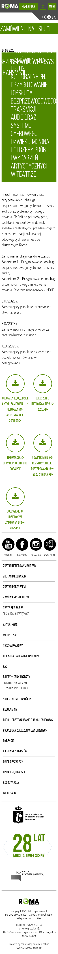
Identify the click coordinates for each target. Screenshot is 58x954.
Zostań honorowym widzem (19, 566)
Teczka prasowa (13, 646)
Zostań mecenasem (14, 576)
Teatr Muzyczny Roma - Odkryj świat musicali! (10, 6)
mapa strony (38, 911)
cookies (37, 918)
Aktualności (10, 625)
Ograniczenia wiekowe (15, 683)
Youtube (8, 554)
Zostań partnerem (14, 587)
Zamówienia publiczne (16, 597)
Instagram (36, 554)
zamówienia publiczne (40, 914)
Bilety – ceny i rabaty (16, 677)
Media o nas (10, 635)
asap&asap (26, 944)
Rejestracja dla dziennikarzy (21, 656)
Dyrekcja (8, 741)
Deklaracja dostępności (16, 614)
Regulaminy (10, 709)
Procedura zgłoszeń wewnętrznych (25, 730)
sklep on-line (24, 918)
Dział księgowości (14, 772)
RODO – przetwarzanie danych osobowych (28, 720)
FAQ (5, 666)
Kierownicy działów (15, 751)
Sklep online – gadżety (17, 699)
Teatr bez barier (13, 608)
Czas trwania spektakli (16, 688)
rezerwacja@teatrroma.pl (29, 947)
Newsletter (50, 554)
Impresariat (10, 793)
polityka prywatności (15, 914)
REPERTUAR (28, 6)
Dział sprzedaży (13, 762)
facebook (22, 554)
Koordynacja (11, 783)
